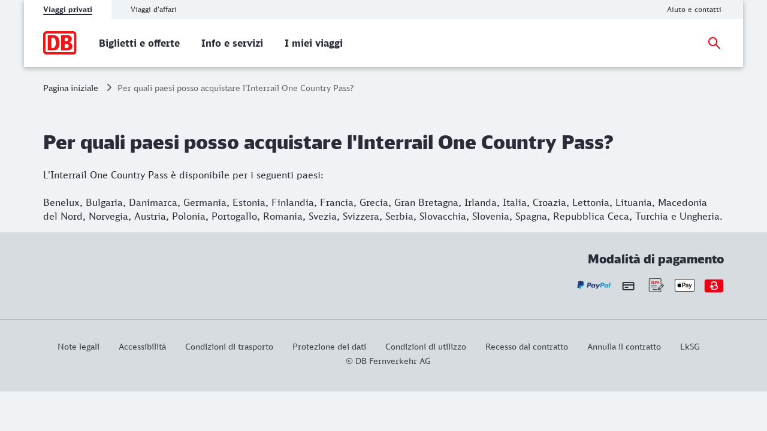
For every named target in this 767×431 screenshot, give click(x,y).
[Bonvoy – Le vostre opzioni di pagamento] (714, 285)
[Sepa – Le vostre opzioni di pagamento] (655, 285)
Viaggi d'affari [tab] (154, 9)
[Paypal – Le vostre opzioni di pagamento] (594, 285)
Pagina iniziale (70, 88)
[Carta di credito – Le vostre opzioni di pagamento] (628, 285)
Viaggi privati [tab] (67, 9)
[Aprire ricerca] (714, 43)
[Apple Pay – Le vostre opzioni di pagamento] (684, 285)
